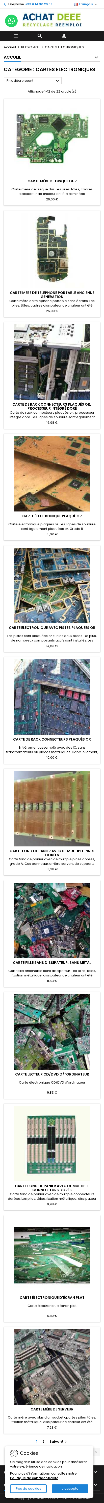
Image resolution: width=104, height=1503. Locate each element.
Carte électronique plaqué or (52, 516)
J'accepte (70, 1488)
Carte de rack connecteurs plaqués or (52, 739)
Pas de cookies (28, 1488)
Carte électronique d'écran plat (52, 1297)
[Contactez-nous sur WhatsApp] (11, 21)
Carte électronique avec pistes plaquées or (52, 627)
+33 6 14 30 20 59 (39, 4)
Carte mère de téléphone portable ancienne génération (52, 294)
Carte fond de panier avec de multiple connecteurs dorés (52, 1187)
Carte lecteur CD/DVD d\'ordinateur (52, 1074)
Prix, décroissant (33, 81)
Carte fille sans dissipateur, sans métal (52, 962)
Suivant (58, 1441)
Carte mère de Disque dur (52, 181)
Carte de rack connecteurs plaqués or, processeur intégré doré (52, 406)
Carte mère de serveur (52, 1409)
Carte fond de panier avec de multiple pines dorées (52, 852)
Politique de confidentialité (34, 1478)
